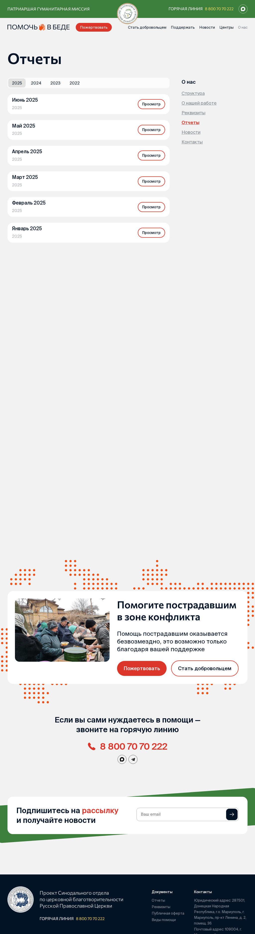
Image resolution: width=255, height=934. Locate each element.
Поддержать (183, 27)
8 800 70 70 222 (219, 8)
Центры (226, 27)
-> (232, 814)
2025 (17, 83)
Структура (193, 93)
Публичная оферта (168, 913)
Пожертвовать (94, 27)
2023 (55, 83)
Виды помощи (164, 920)
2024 (36, 83)
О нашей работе (199, 103)
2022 (74, 83)
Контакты (192, 141)
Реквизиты (193, 112)
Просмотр (151, 104)
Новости (207, 27)
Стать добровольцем (147, 27)
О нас (243, 27)
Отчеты (190, 122)
